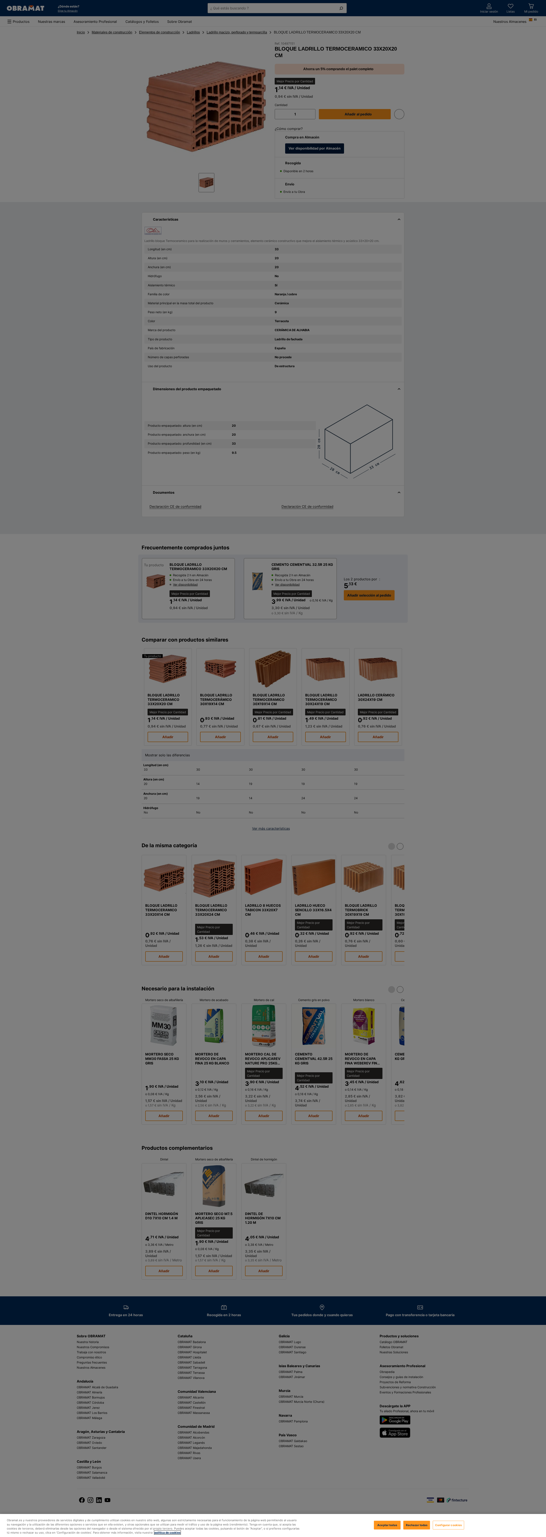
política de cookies (167, 1532)
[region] (273, 1525)
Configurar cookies (448, 1525)
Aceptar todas (387, 1525)
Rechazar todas (417, 1525)
